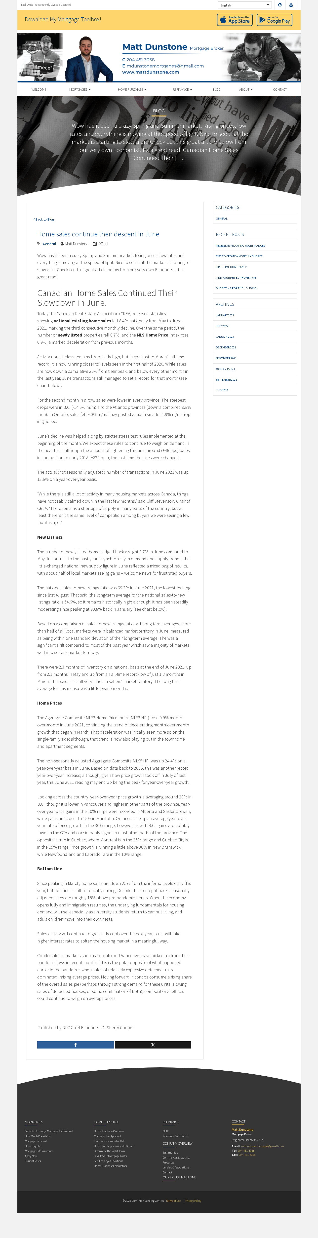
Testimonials (170, 1152)
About (244, 89)
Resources (168, 1162)
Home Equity (32, 1146)
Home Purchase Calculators (110, 1166)
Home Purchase (131, 89)
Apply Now (31, 1156)
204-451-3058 (246, 1150)
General (49, 243)
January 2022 (225, 336)
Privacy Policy (193, 1200)
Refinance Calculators (175, 1136)
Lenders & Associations (176, 1167)
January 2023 (225, 315)
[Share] (75, 1045)
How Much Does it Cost (38, 1136)
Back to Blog (44, 219)
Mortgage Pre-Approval (107, 1136)
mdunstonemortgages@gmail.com (262, 1146)
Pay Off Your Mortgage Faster (110, 1156)
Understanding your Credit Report (114, 1146)
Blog (216, 89)
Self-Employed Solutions (108, 1161)
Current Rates (33, 1161)
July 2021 (222, 390)
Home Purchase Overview (109, 1131)
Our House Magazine (179, 1177)
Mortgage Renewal (36, 1141)
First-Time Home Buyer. (231, 267)
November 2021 (226, 358)
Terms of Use (173, 1200)
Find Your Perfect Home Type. (236, 277)
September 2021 (226, 379)
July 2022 (222, 326)
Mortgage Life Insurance (39, 1151)
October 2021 (225, 369)
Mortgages (78, 89)
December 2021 (226, 347)
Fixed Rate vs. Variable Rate (109, 1141)
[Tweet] (153, 1045)
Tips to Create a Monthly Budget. (239, 256)
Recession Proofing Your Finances (240, 245)
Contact (280, 89)
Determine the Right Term (109, 1151)
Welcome (39, 89)
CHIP (165, 1131)
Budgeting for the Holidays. (236, 288)
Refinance (181, 89)
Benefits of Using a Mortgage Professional (49, 1131)
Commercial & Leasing (176, 1157)
